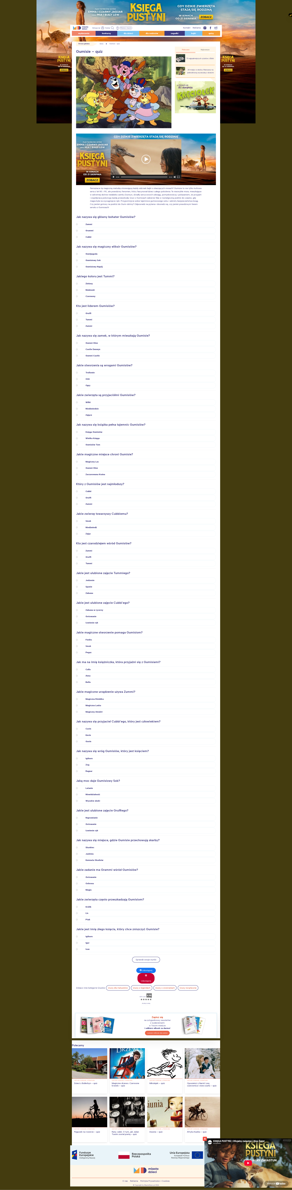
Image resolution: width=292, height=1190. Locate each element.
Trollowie (90, 372)
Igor (87, 943)
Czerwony (90, 296)
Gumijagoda (91, 254)
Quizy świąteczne (188, 988)
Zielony (89, 283)
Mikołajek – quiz (157, 1083)
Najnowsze (205, 50)
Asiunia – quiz (156, 1132)
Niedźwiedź (91, 527)
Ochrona (90, 883)
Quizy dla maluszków (118, 988)
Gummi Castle (93, 355)
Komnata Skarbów (94, 860)
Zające (89, 415)
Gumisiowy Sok (93, 260)
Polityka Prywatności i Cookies (155, 1181)
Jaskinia (90, 854)
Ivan (88, 949)
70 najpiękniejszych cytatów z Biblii (200, 58)
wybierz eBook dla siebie (157, 1033)
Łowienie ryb (92, 622)
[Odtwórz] (113, 177)
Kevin (88, 735)
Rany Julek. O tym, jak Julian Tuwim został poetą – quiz (125, 1133)
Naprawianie (92, 817)
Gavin (88, 741)
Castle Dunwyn (93, 349)
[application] (146, 159)
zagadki (174, 33)
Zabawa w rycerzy (94, 610)
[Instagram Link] (205, 28)
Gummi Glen (92, 343)
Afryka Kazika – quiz (197, 1132)
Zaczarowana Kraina (95, 474)
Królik (88, 907)
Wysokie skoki (93, 801)
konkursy (106, 33)
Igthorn (89, 758)
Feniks (89, 639)
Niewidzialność (93, 794)
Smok (88, 521)
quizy (211, 33)
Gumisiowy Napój (94, 266)
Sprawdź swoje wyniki (146, 959)
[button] (146, 159)
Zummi (89, 224)
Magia (88, 890)
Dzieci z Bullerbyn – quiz (85, 1083)
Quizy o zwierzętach (165, 988)
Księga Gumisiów (94, 432)
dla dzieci (128, 33)
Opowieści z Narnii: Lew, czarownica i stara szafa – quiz (201, 1084)
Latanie (89, 788)
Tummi (89, 319)
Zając (88, 533)
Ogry (88, 385)
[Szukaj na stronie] (110, 28)
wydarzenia (83, 33)
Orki (88, 379)
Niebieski (90, 290)
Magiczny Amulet (94, 712)
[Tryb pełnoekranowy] (178, 177)
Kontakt (186, 28)
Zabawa (89, 593)
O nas (125, 1181)
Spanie (89, 586)
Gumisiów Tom (93, 444)
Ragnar (89, 771)
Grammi (89, 230)
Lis (87, 913)
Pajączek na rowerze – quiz (87, 1132)
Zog (87, 764)
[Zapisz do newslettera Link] (216, 28)
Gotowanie (91, 616)
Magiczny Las (92, 461)
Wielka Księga (93, 438)
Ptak (88, 919)
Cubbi (88, 237)
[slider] (144, 177)
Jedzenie (90, 580)
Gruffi (88, 313)
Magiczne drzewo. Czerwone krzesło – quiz (125, 1084)
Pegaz (88, 652)
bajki (193, 33)
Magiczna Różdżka (95, 699)
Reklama (197, 28)
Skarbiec (90, 847)
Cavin (88, 728)
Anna (88, 675)
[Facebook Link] (210, 28)
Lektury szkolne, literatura (84, 1080)
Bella (88, 682)
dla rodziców (152, 33)
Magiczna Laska (93, 705)
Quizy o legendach (141, 988)
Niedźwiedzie (92, 408)
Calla (88, 669)
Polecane (185, 50)
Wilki (88, 402)
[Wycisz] (175, 177)
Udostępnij (147, 970)
